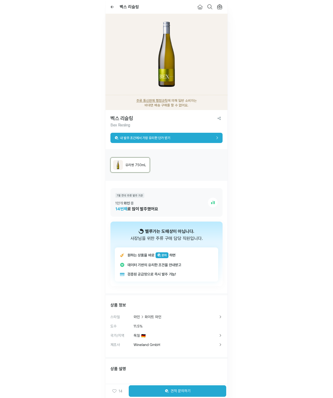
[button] (117, 391)
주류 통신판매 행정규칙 (151, 100)
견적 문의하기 (181, 391)
